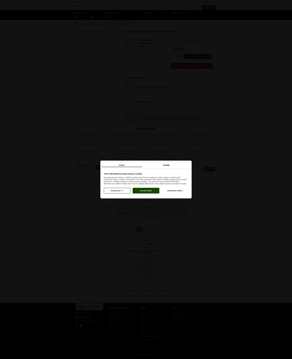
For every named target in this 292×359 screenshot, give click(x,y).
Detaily (166, 165)
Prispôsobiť (116, 191)
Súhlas (122, 165)
